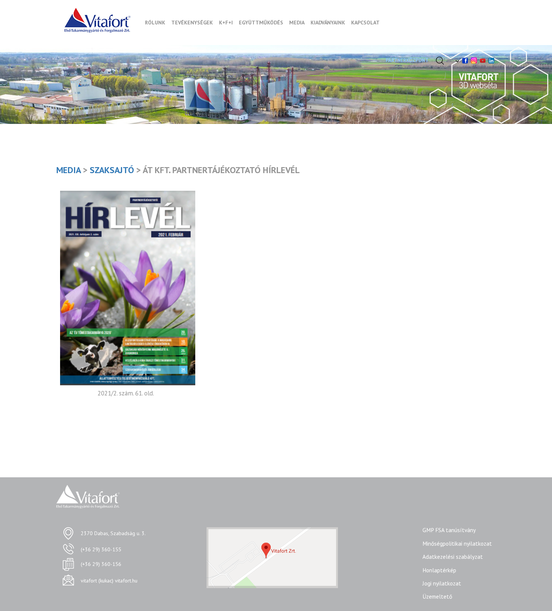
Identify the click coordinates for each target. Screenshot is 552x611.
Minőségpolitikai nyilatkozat (457, 543)
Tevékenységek (192, 22)
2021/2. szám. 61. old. (126, 393)
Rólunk (155, 22)
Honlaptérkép (439, 570)
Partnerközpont (407, 60)
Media (297, 22)
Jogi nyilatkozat (441, 583)
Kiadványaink (328, 22)
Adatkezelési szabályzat (452, 556)
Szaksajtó (112, 169)
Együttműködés (261, 22)
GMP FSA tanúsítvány (449, 530)
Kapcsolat (365, 22)
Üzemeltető (437, 596)
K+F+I (226, 22)
